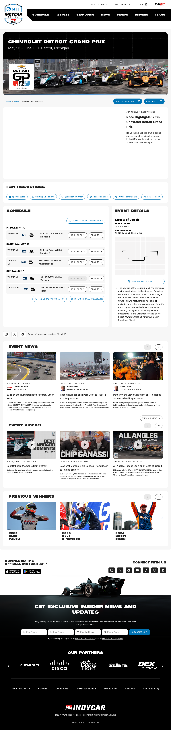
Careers (42, 688)
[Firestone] (147, 665)
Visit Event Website (126, 101)
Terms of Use (93, 722)
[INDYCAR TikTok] (146, 570)
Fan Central (97, 4)
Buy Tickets (152, 101)
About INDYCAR (21, 688)
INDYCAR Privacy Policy (112, 638)
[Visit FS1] (24, 251)
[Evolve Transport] (118, 665)
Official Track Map (142, 281)
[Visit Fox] (26, 289)
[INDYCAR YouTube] (137, 570)
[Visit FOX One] (32, 235)
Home (8, 101)
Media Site (110, 688)
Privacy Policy (78, 722)
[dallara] (30, 665)
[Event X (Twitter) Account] (14, 334)
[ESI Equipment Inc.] (89, 665)
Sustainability (151, 688)
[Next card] (158, 347)
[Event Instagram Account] (6, 334)
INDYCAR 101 (121, 4)
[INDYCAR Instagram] (111, 570)
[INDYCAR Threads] (154, 570)
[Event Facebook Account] (23, 334)
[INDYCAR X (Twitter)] (120, 570)
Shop (141, 4)
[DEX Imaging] (59, 665)
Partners (130, 688)
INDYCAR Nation (86, 688)
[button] (85, 188)
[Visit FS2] (24, 235)
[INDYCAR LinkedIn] (163, 570)
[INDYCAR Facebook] (129, 570)
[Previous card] (147, 347)
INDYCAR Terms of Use (85, 638)
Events (16, 101)
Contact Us (62, 688)
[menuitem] (40, 14)
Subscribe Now (139, 632)
